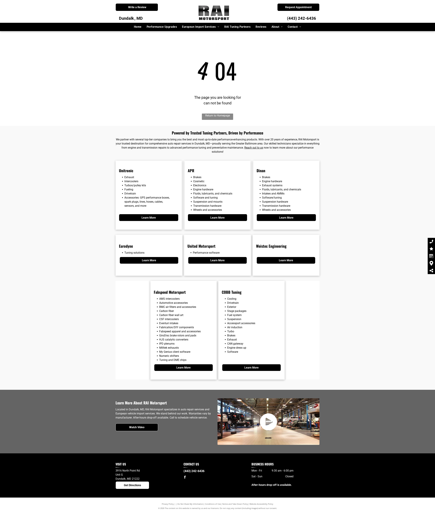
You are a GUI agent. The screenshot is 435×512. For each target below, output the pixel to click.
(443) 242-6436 (301, 18)
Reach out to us (253, 147)
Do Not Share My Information (190, 504)
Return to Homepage (217, 115)
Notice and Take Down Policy (235, 504)
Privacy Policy (168, 504)
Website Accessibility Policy (261, 504)
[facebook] (185, 477)
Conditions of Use (213, 504)
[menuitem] (137, 27)
